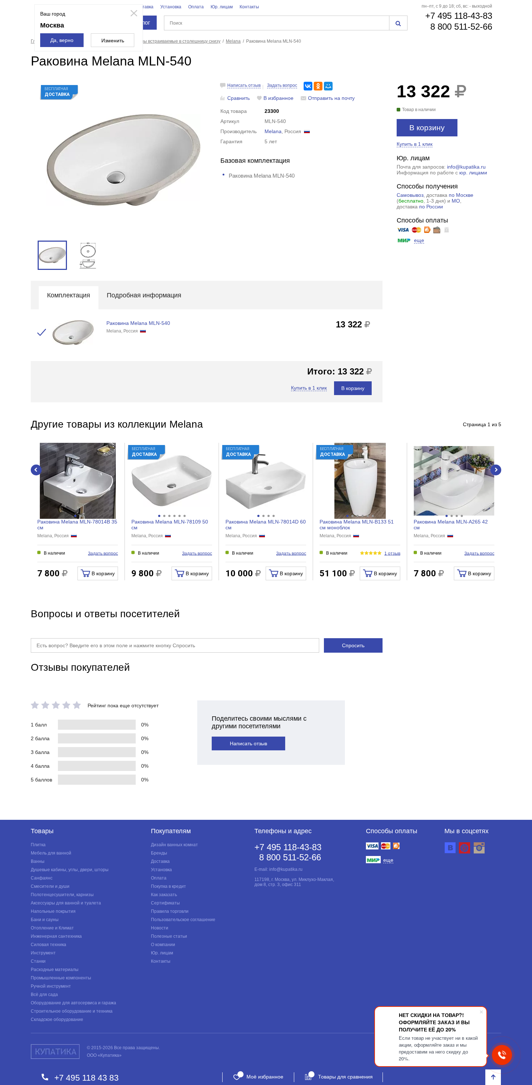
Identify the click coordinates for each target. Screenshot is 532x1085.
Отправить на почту (331, 98)
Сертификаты (165, 903)
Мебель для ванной (51, 853)
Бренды (159, 853)
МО (456, 201)
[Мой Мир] (328, 86)
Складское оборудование (57, 1019)
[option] (123, 160)
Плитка (38, 844)
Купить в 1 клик (414, 144)
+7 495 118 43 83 (86, 1077)
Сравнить (238, 98)
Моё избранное (264, 1077)
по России (431, 206)
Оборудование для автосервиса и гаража (73, 1002)
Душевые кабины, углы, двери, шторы (70, 869)
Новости (159, 928)
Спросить (353, 645)
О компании (163, 944)
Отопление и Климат (52, 928)
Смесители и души (50, 886)
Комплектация (68, 295)
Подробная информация (144, 295)
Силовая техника (48, 944)
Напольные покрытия (53, 911)
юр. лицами (473, 172)
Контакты (249, 6)
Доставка (144, 6)
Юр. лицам (222, 6)
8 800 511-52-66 (461, 26)
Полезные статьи (169, 936)
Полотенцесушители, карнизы (62, 894)
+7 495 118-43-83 (458, 16)
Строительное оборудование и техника (72, 1011)
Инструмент (43, 952)
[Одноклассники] (318, 86)
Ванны (38, 861)
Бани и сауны (45, 919)
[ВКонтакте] (308, 86)
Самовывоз (410, 195)
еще (419, 240)
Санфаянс (41, 878)
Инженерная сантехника (56, 936)
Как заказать (164, 894)
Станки (38, 961)
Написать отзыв (244, 85)
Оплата (196, 6)
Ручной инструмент (51, 986)
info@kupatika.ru (466, 167)
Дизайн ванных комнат (174, 844)
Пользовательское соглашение (183, 919)
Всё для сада (44, 994)
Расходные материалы (55, 969)
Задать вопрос (282, 85)
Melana (273, 131)
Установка (170, 6)
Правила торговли (170, 911)
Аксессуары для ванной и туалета (66, 903)
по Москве (461, 195)
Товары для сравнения (345, 1077)
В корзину (427, 127)
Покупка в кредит (168, 886)
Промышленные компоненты (61, 977)
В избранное (278, 98)
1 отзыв (392, 553)
